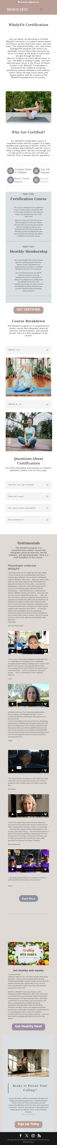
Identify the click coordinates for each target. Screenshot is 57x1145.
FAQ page (41, 470)
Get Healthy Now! (28, 1026)
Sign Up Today (28, 1124)
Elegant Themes (28, 1139)
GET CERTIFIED (28, 309)
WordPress (28, 1141)
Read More (28, 898)
